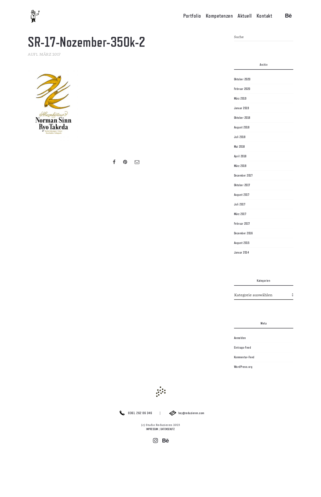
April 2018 (240, 156)
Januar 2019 (241, 108)
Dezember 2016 (243, 233)
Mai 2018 (239, 146)
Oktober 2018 (242, 117)
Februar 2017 (242, 223)
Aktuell (245, 16)
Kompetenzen (219, 16)
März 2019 (240, 98)
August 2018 (242, 127)
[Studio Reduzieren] (42, 16)
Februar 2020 (242, 88)
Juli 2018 (240, 137)
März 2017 (240, 214)
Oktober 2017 (242, 185)
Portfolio (192, 16)
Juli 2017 (240, 204)
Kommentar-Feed (244, 357)
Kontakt (264, 16)
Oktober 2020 (242, 79)
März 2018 (240, 165)
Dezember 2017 (243, 175)
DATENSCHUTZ (167, 429)
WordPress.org (243, 366)
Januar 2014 (241, 252)
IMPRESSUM (152, 429)
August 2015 (242, 242)
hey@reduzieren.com (190, 413)
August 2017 (242, 194)
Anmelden (240, 337)
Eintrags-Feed (242, 347)
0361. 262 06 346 (139, 413)
